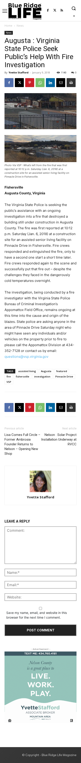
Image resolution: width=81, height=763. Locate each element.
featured (61, 371)
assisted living (27, 371)
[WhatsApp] (40, 82)
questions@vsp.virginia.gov (26, 356)
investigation (42, 376)
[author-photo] (40, 482)
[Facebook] (47, 10)
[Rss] (61, 10)
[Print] (71, 82)
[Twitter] (54, 10)
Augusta (46, 371)
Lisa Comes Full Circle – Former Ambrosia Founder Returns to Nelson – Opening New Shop (22, 444)
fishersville (22, 376)
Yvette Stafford (19, 72)
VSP (9, 382)
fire (9, 376)
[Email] (60, 82)
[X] (19, 82)
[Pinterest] (29, 82)
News (20, 26)
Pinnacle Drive (64, 376)
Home (8, 26)
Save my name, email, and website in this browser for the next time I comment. (36, 615)
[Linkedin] (50, 82)
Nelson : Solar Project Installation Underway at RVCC (58, 439)
